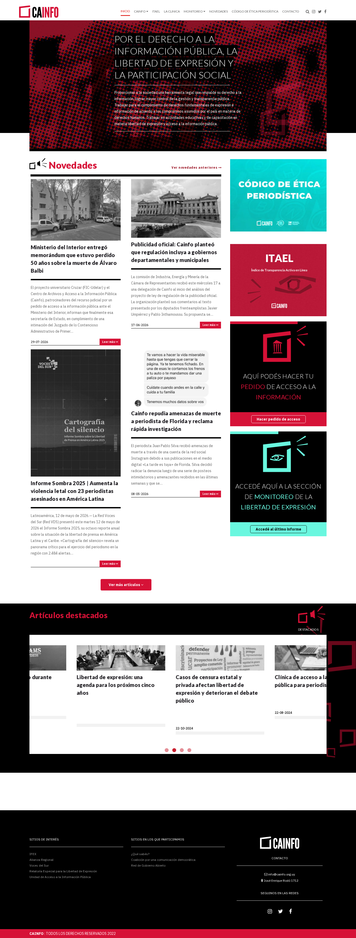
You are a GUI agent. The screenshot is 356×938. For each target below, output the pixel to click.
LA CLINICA (172, 11)
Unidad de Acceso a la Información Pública (60, 877)
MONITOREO (193, 11)
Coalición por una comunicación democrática (163, 860)
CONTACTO (290, 11)
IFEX (32, 854)
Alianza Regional (41, 860)
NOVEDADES (218, 11)
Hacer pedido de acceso (278, 419)
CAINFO (140, 11)
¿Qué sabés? (140, 854)
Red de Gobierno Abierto (148, 865)
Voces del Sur (39, 865)
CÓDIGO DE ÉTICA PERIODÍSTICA (255, 11)
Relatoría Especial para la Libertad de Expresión (63, 871)
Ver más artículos (125, 584)
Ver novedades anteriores (194, 167)
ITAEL (156, 11)
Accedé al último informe (278, 529)
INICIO (125, 11)
